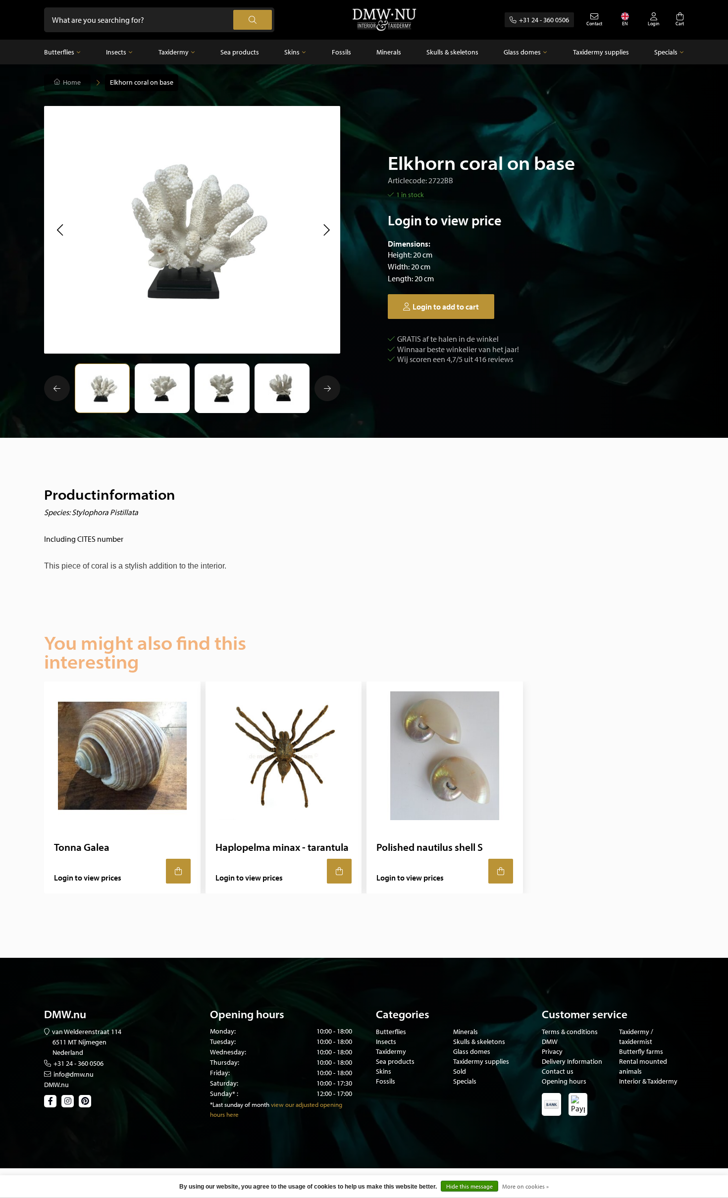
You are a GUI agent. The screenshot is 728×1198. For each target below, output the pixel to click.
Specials (665, 52)
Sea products (239, 52)
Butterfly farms (641, 1051)
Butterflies (59, 52)
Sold (459, 1071)
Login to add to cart (446, 307)
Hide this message (469, 1186)
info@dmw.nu (73, 1074)
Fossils (341, 52)
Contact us (557, 1071)
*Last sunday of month (239, 1104)
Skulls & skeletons (452, 52)
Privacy (552, 1051)
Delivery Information (572, 1061)
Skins (292, 52)
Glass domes (522, 52)
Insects (116, 52)
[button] (59, 230)
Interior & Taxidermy (648, 1081)
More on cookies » (525, 1186)
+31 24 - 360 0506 (544, 19)
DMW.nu (56, 1084)
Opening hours (564, 1081)
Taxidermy (173, 52)
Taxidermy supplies (601, 52)
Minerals (388, 52)
